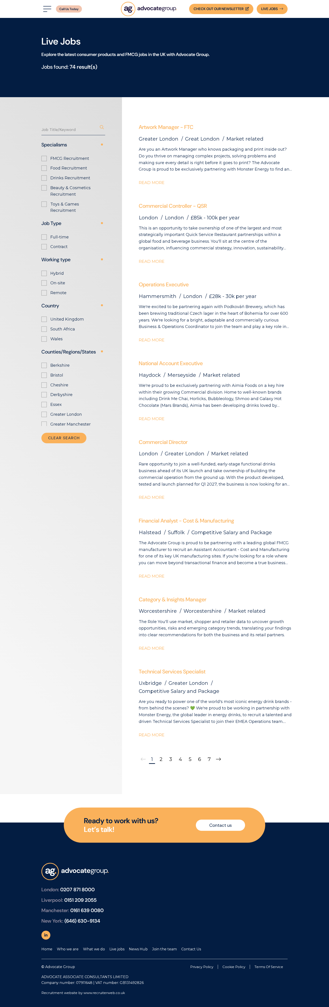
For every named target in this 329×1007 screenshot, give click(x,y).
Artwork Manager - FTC (166, 127)
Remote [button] (58, 292)
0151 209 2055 (80, 900)
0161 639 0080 (87, 910)
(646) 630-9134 (82, 921)
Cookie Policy (233, 967)
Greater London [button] (66, 414)
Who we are (68, 949)
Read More (151, 182)
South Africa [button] (62, 329)
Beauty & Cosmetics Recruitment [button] (70, 191)
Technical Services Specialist (172, 671)
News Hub (138, 949)
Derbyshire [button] (61, 394)
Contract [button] (59, 246)
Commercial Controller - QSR (173, 205)
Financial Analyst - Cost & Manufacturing (186, 520)
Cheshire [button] (59, 385)
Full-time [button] (59, 237)
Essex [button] (56, 404)
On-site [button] (57, 283)
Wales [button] (56, 338)
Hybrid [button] (57, 273)
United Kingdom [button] (67, 319)
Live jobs (116, 949)
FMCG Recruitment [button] (69, 158)
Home (46, 949)
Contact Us (191, 949)
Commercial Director (163, 442)
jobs (269, 8)
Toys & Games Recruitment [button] (64, 207)
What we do (94, 949)
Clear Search (64, 438)
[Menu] (46, 9)
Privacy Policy (201, 967)
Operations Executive (164, 284)
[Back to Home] (149, 9)
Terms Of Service (268, 967)
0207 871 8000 (77, 889)
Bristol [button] (56, 375)
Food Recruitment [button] (68, 168)
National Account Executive (171, 363)
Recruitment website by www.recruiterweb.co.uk (83, 993)
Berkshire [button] (60, 365)
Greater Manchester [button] (70, 424)
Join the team (164, 949)
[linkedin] (45, 935)
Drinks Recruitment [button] (70, 178)
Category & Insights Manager (172, 599)
